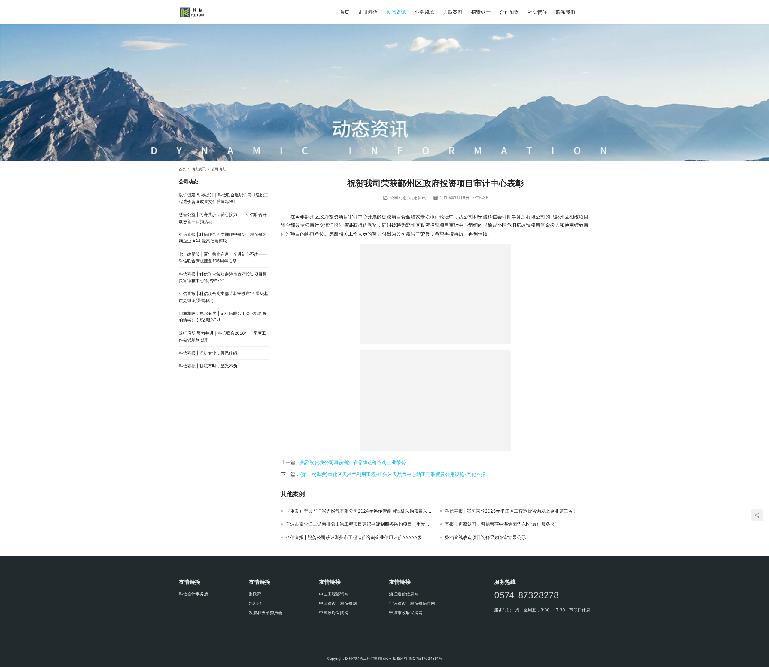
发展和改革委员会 (265, 612)
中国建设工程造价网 (338, 603)
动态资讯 (396, 12)
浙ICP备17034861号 (425, 658)
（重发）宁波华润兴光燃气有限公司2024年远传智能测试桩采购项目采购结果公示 (358, 511)
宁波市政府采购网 (406, 612)
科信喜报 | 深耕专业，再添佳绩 (208, 352)
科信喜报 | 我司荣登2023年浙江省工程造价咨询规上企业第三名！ (511, 511)
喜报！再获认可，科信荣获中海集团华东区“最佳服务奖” (501, 524)
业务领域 (424, 12)
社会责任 (537, 12)
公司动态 (398, 197)
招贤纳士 (481, 12)
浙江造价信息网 (403, 593)
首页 (344, 12)
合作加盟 (509, 12)
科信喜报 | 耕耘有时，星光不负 (208, 365)
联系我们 (565, 12)
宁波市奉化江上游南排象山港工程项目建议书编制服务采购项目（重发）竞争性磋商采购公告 (358, 524)
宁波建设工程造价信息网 (412, 603)
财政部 (255, 593)
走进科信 (368, 12)
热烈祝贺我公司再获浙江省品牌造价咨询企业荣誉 (353, 462)
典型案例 (452, 12)
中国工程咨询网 (333, 593)
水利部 (255, 603)
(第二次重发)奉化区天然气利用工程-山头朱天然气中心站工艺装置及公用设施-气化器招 (393, 474)
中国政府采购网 (333, 612)
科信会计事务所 (193, 593)
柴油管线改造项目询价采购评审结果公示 (485, 537)
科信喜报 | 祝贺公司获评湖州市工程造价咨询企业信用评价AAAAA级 (354, 537)
